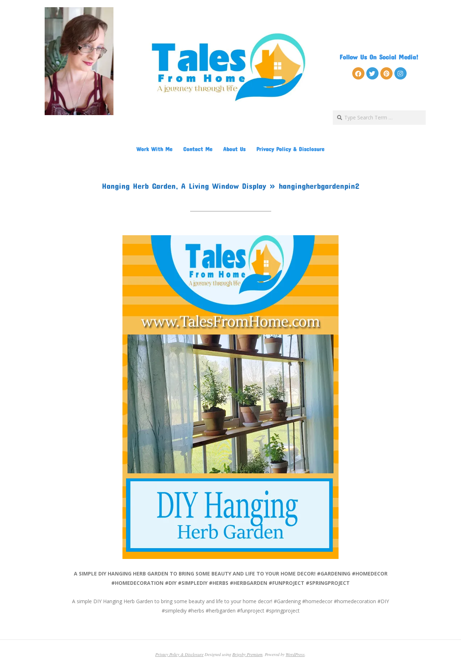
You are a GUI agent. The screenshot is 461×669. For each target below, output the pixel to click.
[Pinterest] (386, 73)
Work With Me (154, 148)
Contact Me (197, 148)
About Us (234, 148)
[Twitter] (372, 73)
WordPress (295, 654)
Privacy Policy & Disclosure (290, 148)
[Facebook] (358, 73)
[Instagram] (400, 73)
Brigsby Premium (247, 654)
